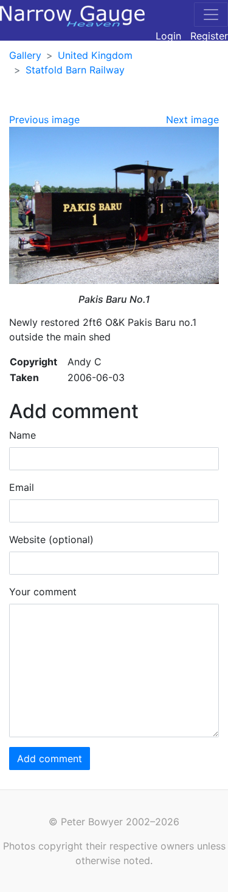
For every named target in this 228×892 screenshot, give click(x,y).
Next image (192, 119)
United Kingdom (95, 55)
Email (21, 487)
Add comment (49, 758)
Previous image (44, 119)
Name (22, 435)
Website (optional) (51, 539)
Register (209, 36)
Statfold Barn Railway (75, 70)
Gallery (25, 55)
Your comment (43, 592)
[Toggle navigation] (211, 14)
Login (168, 36)
